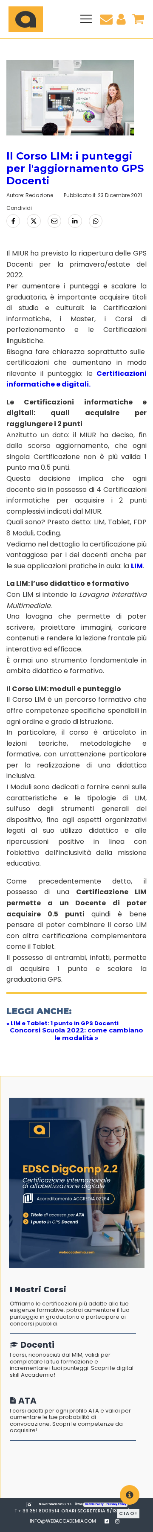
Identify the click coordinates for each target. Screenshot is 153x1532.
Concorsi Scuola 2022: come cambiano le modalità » (76, 1034)
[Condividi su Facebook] (13, 221)
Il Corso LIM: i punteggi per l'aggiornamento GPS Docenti (75, 168)
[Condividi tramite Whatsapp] (95, 221)
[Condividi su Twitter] (33, 221)
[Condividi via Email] (54, 221)
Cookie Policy (94, 1504)
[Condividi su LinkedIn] (75, 221)
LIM (137, 566)
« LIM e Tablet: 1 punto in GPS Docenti (62, 1023)
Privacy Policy (116, 1504)
